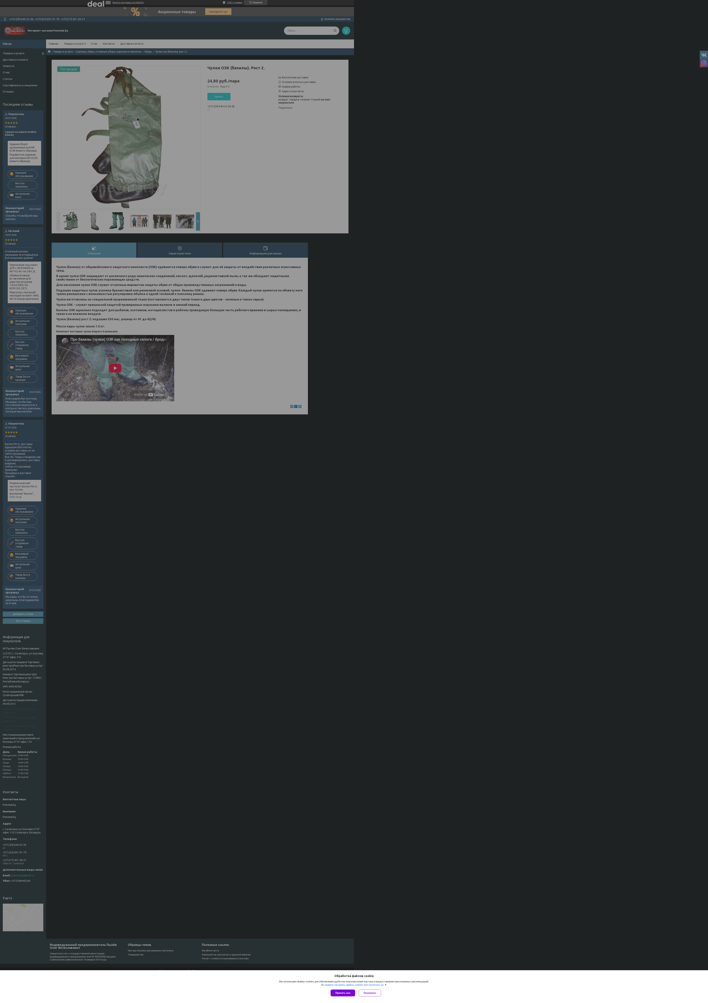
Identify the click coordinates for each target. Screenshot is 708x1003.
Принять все (342, 993)
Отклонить (370, 993)
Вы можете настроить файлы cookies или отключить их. (352, 984)
